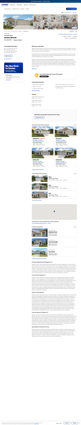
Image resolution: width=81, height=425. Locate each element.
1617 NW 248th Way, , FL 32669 (68, 34)
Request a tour (8, 55)
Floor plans (22, 8)
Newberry (20, 31)
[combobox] (71, 5)
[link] (18, 21)
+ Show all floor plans (37, 200)
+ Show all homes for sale (37, 169)
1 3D (76, 31)
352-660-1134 (8, 59)
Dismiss (74, 423)
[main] (40, 218)
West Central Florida (14, 31)
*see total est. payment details (38, 141)
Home (5, 31)
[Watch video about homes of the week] (36, 75)
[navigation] (16, 31)
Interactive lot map (39, 117)
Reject (67, 423)
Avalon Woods (25, 31)
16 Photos (72, 31)
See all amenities (36, 90)
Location (27, 8)
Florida (8, 31)
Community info (7, 8)
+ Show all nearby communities (39, 258)
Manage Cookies (59, 423)
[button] (71, 9)
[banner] (40, 1)
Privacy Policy (36, 423)
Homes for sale (15, 8)
